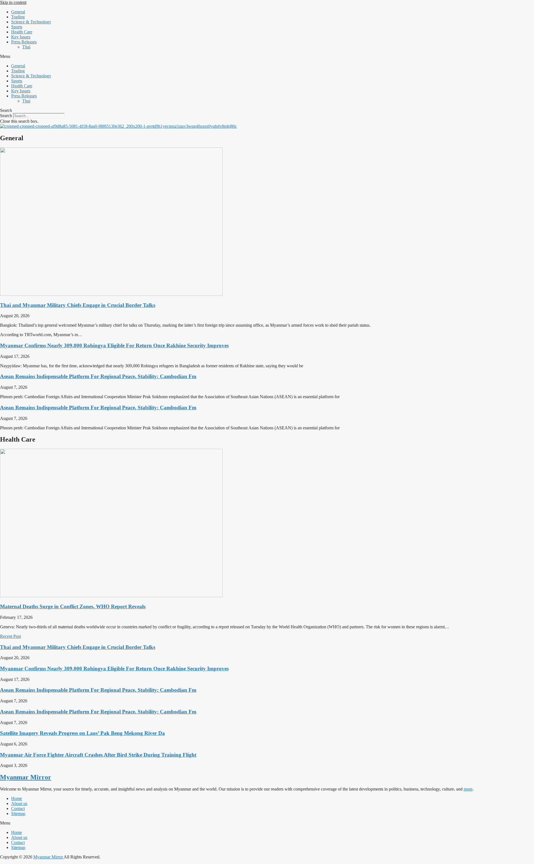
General (18, 11)
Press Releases (24, 42)
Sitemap (18, 813)
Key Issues (20, 37)
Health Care (21, 31)
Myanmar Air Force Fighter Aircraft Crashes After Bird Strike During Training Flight (98, 755)
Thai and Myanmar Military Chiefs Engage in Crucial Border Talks (77, 305)
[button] (267, 56)
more (468, 789)
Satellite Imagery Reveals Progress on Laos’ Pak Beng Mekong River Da (82, 733)
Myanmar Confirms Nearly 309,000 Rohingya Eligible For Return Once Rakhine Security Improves (114, 345)
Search (6, 115)
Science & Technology (31, 21)
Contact (18, 808)
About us (19, 803)
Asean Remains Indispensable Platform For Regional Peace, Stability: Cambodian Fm (98, 376)
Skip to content (13, 2)
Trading (18, 16)
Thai (26, 47)
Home (16, 798)
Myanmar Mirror (25, 777)
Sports (16, 26)
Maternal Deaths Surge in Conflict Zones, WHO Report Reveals (72, 606)
